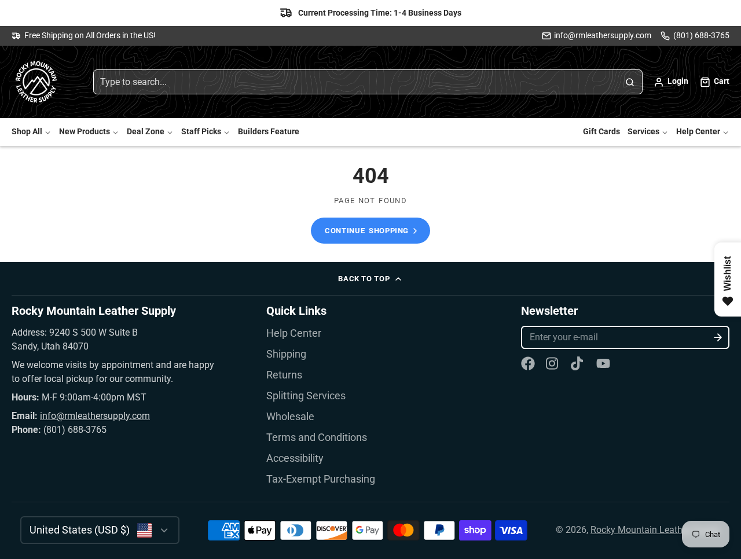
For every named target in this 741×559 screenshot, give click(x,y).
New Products (84, 132)
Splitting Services (306, 396)
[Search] (630, 82)
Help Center (698, 132)
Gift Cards (601, 132)
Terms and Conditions (316, 437)
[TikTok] (578, 363)
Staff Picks (201, 132)
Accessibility (295, 458)
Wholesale (290, 416)
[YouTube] (603, 363)
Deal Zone (145, 132)
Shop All (27, 132)
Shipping (286, 354)
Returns (284, 375)
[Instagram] (553, 363)
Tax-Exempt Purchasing (320, 479)
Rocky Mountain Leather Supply (655, 529)
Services (643, 132)
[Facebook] (528, 363)
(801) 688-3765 (701, 36)
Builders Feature (268, 132)
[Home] (38, 82)
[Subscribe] (718, 337)
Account (671, 82)
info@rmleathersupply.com (602, 36)
